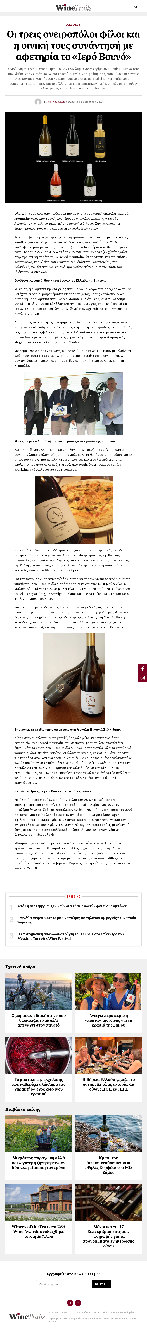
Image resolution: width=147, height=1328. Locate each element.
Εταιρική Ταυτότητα (60, 1312)
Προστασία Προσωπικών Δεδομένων (115, 1312)
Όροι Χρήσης (83, 1312)
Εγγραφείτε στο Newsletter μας (73, 1274)
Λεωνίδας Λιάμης (57, 101)
